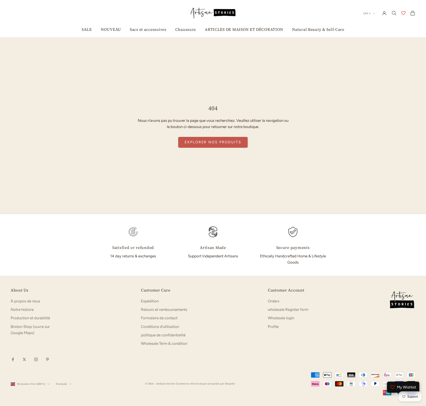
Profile (273, 326)
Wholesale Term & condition (164, 343)
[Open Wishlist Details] (403, 13)
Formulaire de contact (159, 318)
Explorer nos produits (213, 142)
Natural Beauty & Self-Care (318, 29)
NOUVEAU (111, 29)
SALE (87, 29)
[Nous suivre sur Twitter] (24, 359)
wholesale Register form (288, 309)
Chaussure (185, 29)
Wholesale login (281, 318)
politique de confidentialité (163, 335)
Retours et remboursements (164, 309)
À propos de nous (25, 301)
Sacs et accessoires (148, 29)
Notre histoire (22, 309)
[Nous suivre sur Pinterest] (47, 359)
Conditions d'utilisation (160, 326)
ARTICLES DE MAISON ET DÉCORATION (244, 29)
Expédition (150, 301)
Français (61, 384)
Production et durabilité (30, 318)
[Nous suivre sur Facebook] (13, 359)
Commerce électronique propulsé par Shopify (205, 383)
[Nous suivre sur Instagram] (36, 359)
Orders (273, 301)
